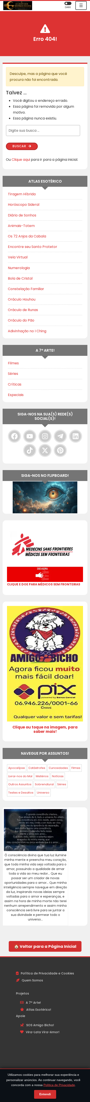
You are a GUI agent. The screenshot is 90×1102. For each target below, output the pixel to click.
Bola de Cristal (20, 278)
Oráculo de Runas (23, 309)
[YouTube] (29, 436)
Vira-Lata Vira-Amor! (42, 1032)
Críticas (14, 384)
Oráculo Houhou (21, 299)
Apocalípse (16, 768)
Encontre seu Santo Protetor (32, 246)
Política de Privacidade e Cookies (47, 973)
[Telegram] (60, 436)
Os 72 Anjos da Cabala (27, 236)
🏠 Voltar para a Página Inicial (45, 946)
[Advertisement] (45, 1064)
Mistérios (42, 776)
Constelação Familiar (26, 288)
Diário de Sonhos (22, 215)
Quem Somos (32, 980)
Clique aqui (21, 159)
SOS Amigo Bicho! (40, 1025)
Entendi (45, 1094)
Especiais (16, 394)
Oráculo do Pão (21, 320)
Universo (43, 792)
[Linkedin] (75, 436)
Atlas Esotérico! (38, 1009)
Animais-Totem (21, 225)
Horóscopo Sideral (23, 204)
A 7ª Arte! (33, 1002)
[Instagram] (45, 436)
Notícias (58, 776)
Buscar (19, 146)
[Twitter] (45, 450)
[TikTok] (29, 450)
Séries (13, 373)
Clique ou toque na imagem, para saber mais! (45, 729)
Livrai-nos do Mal (20, 776)
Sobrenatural (44, 784)
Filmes (13, 363)
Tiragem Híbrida (22, 194)
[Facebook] (14, 436)
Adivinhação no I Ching (27, 331)
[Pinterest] (60, 450)
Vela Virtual (18, 257)
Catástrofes (36, 768)
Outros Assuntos (19, 784)
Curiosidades (58, 768)
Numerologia (19, 267)
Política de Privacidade (59, 1085)
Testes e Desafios (20, 792)
